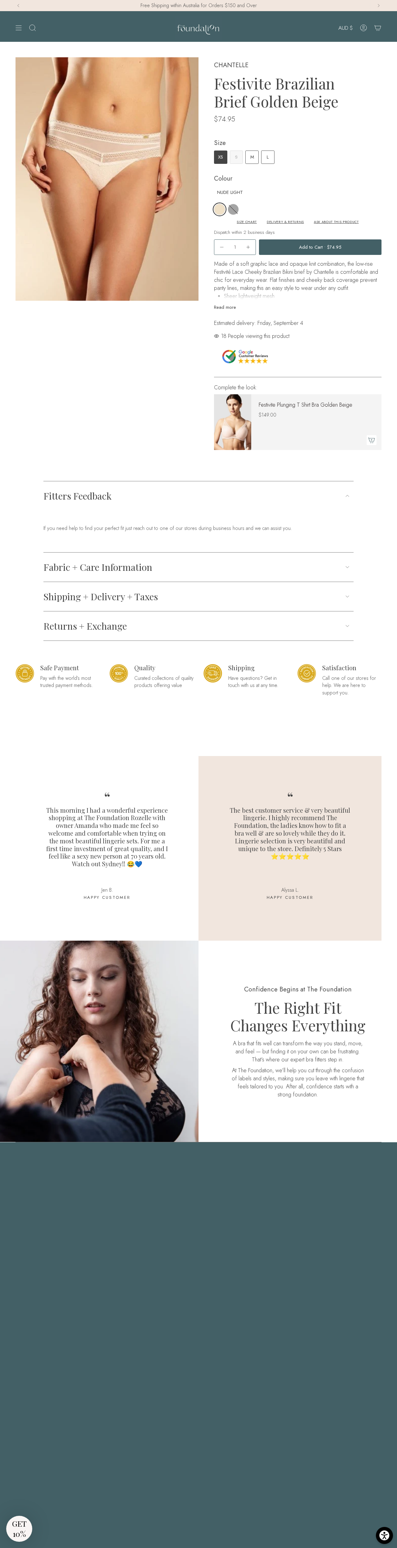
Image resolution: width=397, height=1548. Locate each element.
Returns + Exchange (85, 626)
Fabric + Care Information (97, 567)
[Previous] (18, 5)
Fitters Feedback (77, 496)
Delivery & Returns (285, 222)
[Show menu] (18, 28)
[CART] (378, 28)
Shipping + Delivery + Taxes (100, 596)
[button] (19, 1529)
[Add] (372, 440)
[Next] (378, 5)
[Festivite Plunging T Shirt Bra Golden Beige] (232, 422)
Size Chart (247, 222)
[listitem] (219, 209)
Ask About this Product (336, 222)
